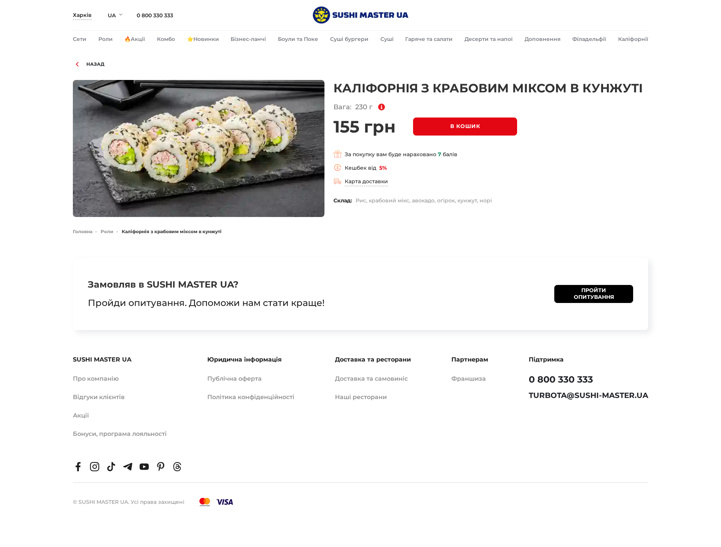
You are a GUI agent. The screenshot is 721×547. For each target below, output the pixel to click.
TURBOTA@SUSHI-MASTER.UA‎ (588, 395)
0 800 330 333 (155, 15)
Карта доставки (366, 181)
